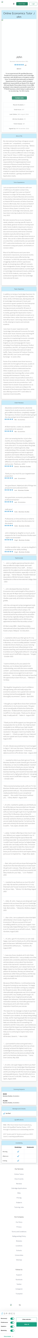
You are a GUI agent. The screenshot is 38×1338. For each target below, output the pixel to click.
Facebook (19, 1279)
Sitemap (19, 1260)
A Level (5, 1101)
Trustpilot (19, 1294)
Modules (19, 1241)
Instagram (19, 1289)
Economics (16, 1096)
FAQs (19, 1193)
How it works (19, 1179)
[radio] (15, 65)
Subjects (19, 1202)
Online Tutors (19, 1174)
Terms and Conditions (19, 1232)
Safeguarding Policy (19, 1236)
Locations (19, 1246)
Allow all (26, 1324)
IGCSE (5, 1094)
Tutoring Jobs (19, 1207)
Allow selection (26, 1319)
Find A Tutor (22, 4)
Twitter (19, 1284)
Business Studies (7, 1096)
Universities (19, 1255)
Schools (19, 1250)
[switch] (12, 1323)
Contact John (19, 98)
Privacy (19, 1227)
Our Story (19, 1222)
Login (33, 4)
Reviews (19, 1184)
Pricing (19, 1198)
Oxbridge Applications (19, 1188)
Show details (7, 1336)
